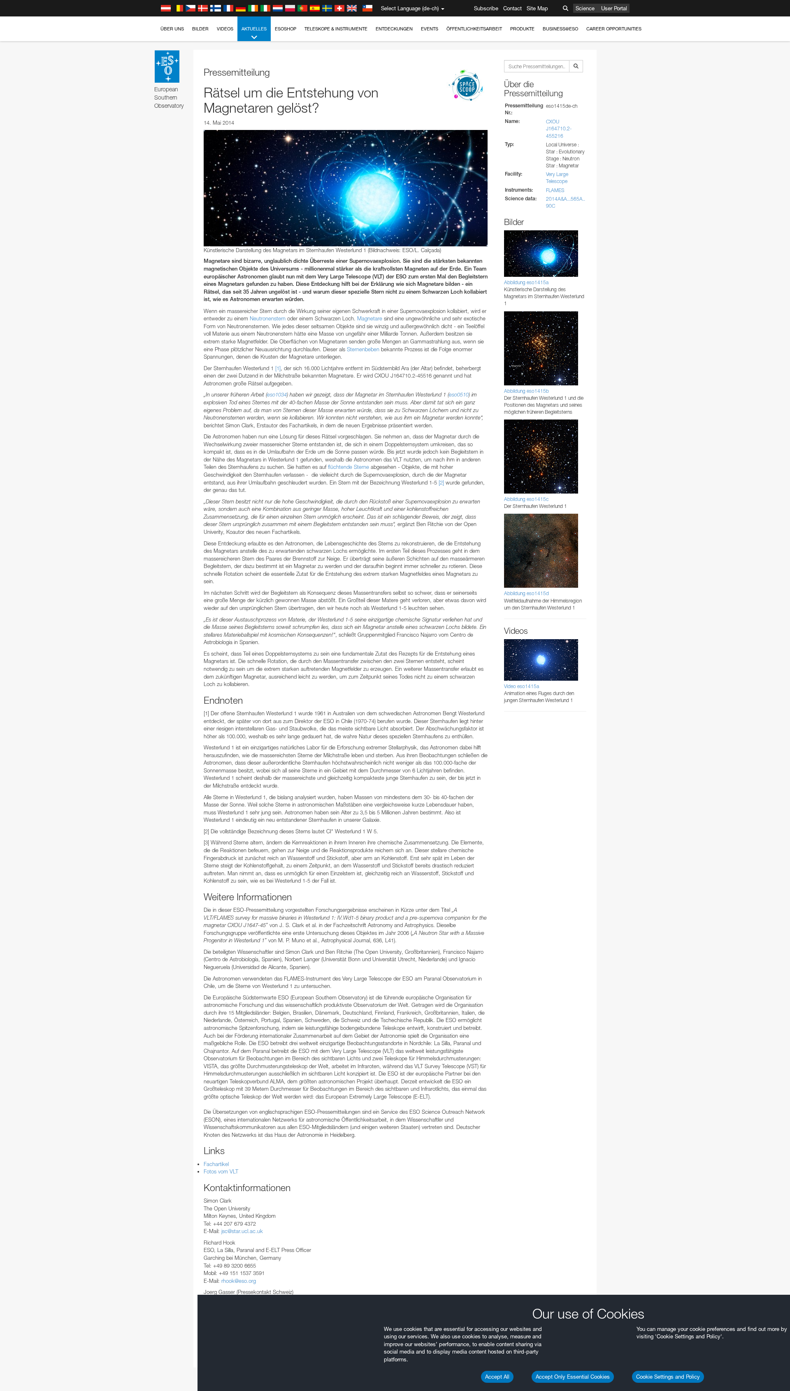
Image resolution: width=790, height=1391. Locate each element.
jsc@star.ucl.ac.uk (242, 1231)
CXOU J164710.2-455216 (559, 128)
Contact (512, 8)
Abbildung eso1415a (526, 282)
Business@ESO (560, 29)
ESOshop (285, 29)
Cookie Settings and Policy (668, 1376)
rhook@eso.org (238, 1280)
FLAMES (555, 190)
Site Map (537, 8)
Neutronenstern (268, 318)
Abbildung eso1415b (526, 391)
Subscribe (486, 8)
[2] (441, 482)
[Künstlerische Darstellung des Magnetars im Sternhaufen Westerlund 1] (346, 188)
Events (429, 29)
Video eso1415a (521, 686)
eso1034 (277, 394)
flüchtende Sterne (348, 467)
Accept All (497, 1376)
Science (585, 8)
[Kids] (467, 86)
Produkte (522, 29)
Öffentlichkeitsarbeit (474, 29)
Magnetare (369, 318)
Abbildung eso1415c (526, 499)
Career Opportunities (613, 29)
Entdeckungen (394, 29)
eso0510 (459, 394)
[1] (278, 368)
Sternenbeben (363, 349)
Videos (225, 29)
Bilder (200, 29)
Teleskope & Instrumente (335, 29)
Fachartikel (216, 1164)
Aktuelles (254, 29)
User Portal (614, 8)
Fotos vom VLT (221, 1171)
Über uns (172, 29)
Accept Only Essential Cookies (573, 1376)
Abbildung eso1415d (526, 593)
